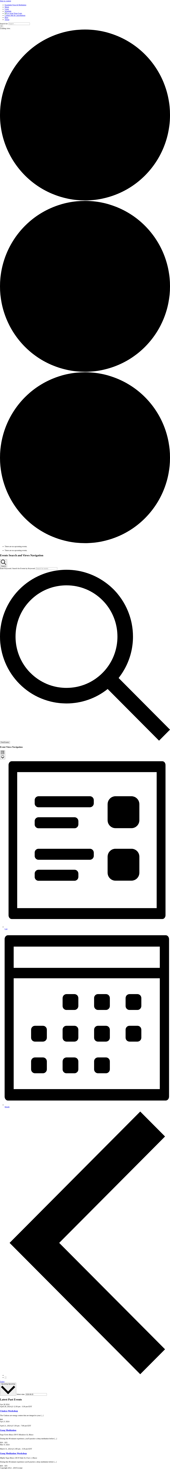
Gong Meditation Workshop (13, 1453)
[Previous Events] (87, 1375)
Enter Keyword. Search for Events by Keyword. (18, 568)
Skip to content (5, 1)
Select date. (21, 1394)
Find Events (5, 742)
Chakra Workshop (9, 1411)
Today (2, 1382)
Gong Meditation (8, 1430)
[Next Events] (5, 1377)
